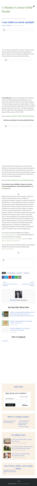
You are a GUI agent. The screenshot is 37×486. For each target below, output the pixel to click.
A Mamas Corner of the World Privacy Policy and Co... (10, 471)
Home (3, 18)
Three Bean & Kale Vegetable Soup (22, 423)
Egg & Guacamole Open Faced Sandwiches (10, 421)
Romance (8, 18)
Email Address (10, 399)
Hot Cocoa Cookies (24, 426)
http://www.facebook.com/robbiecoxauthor (14, 238)
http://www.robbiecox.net (9, 234)
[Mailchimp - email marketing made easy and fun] (25, 406)
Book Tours (19, 273)
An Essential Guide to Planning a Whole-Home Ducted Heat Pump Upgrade (22, 447)
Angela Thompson (6, 25)
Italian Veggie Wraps (24, 421)
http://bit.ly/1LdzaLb (8, 249)
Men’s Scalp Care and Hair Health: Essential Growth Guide (21, 454)
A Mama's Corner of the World (22, 483)
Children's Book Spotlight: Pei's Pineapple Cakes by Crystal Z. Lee (21, 322)
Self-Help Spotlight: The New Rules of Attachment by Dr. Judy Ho (20, 329)
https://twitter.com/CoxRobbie (11, 241)
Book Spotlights (11, 273)
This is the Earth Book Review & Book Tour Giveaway (22, 440)
